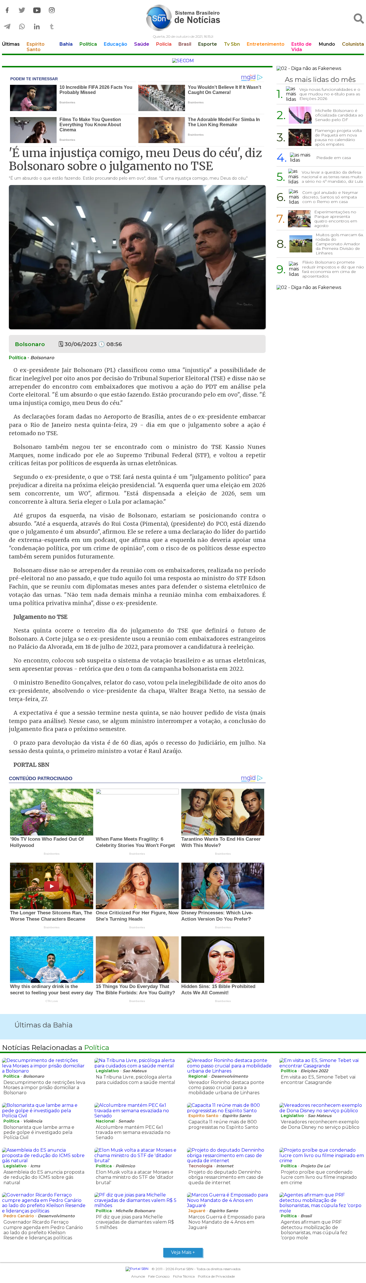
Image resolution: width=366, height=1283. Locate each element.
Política (88, 44)
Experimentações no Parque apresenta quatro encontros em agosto (335, 218)
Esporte (207, 44)
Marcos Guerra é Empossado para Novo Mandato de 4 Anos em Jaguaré (226, 1222)
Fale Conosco (159, 1276)
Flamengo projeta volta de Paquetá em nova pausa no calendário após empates (338, 137)
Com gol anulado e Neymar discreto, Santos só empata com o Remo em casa (330, 197)
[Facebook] (7, 10)
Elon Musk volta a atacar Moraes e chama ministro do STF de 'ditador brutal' (135, 1177)
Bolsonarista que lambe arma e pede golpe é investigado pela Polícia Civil (38, 1133)
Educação (115, 44)
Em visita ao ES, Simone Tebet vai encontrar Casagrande (318, 1079)
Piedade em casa (333, 157)
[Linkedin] (37, 27)
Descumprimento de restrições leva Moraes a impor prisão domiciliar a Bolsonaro (44, 1088)
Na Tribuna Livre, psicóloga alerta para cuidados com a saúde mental (135, 1079)
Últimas (11, 44)
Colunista (353, 44)
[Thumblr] (52, 27)
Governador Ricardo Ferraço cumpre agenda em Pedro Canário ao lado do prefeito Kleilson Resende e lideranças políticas (43, 1229)
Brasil (184, 44)
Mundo (327, 44)
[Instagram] (52, 10)
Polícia (164, 44)
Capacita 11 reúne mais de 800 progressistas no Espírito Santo (223, 1124)
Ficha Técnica (184, 1276)
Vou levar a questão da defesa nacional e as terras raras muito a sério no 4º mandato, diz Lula (332, 177)
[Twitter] (22, 10)
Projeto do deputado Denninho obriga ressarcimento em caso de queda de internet (225, 1177)
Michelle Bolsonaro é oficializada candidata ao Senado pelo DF (339, 115)
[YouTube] (37, 10)
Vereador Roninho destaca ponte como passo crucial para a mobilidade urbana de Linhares (226, 1088)
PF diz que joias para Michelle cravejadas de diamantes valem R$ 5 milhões (135, 1222)
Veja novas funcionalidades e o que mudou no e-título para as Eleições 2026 (329, 94)
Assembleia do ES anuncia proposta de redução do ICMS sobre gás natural (43, 1177)
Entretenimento (266, 44)
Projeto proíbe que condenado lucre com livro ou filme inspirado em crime (319, 1177)
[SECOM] (183, 60)
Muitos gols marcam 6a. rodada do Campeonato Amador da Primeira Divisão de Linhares (340, 244)
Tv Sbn (232, 44)
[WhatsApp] (22, 27)
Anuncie (138, 1276)
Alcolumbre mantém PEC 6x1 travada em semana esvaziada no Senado (133, 1133)
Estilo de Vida (301, 46)
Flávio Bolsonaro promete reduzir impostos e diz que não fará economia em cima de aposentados (333, 269)
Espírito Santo (36, 46)
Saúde (141, 44)
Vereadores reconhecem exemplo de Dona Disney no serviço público (320, 1124)
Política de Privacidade (216, 1276)
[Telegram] (7, 27)
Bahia (66, 44)
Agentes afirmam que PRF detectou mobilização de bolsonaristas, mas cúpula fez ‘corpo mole (314, 1229)
